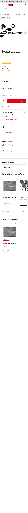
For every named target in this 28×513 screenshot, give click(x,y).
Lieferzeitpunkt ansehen (11, 119)
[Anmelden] (19, 5)
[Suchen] (3, 9)
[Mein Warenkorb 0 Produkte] (25, 5)
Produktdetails (6, 167)
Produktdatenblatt (6, 203)
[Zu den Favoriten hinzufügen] (3, 101)
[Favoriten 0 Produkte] (22, 5)
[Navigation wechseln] (2, 5)
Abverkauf (5, 62)
